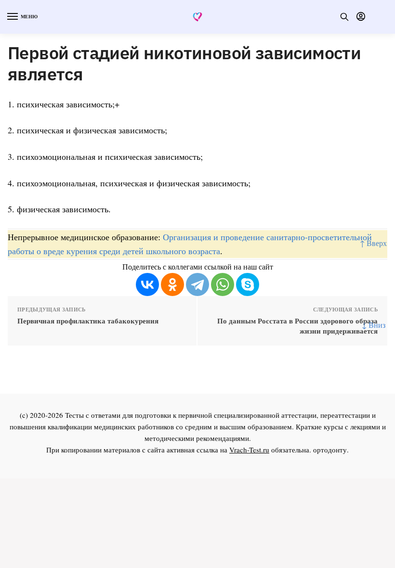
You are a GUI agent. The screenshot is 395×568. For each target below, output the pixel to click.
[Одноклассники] (172, 284)
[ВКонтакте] (147, 284)
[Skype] (247, 284)
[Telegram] (197, 284)
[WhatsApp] (222, 284)
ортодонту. (331, 449)
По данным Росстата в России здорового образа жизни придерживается (297, 326)
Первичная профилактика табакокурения (87, 321)
